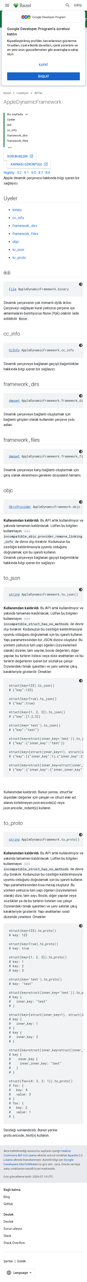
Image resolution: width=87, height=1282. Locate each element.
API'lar (38, 93)
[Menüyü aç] (7, 5)
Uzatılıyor (23, 93)
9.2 (19, 173)
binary (17, 210)
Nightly (9, 173)
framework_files (25, 234)
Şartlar (8, 1261)
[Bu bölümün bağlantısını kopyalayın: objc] (17, 491)
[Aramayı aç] (67, 5)
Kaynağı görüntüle (29, 164)
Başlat (43, 76)
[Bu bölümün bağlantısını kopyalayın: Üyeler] (22, 199)
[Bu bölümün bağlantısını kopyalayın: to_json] (24, 578)
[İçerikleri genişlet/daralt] (26, 114)
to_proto (19, 258)
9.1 (26, 173)
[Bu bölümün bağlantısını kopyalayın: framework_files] (44, 440)
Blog (7, 1197)
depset (14, 400)
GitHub (8, 1204)
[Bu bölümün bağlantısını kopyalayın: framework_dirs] (43, 384)
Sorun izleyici (13, 1228)
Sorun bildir (20, 156)
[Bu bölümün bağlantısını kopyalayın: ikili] (14, 273)
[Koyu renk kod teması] (80, 284)
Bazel (7, 93)
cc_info (18, 218)
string (14, 594)
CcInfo (14, 350)
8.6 (48, 173)
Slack (7, 1236)
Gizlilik (21, 1261)
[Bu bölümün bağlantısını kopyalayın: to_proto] (27, 823)
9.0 (33, 173)
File (12, 289)
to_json (18, 250)
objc (15, 242)
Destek (8, 1221)
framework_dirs (24, 226)
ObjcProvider (20, 507)
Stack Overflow (14, 1243)
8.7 (40, 173)
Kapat (43, 65)
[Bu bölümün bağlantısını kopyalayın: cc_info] (24, 334)
